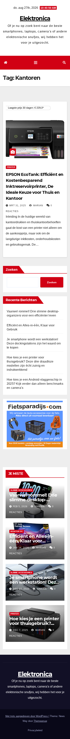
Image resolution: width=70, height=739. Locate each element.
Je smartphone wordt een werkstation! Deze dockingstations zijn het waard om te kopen (34, 343)
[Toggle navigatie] (36, 62)
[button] (64, 62)
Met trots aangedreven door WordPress (27, 716)
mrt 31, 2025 (17, 205)
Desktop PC (16, 531)
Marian (37, 205)
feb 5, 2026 (20, 506)
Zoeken (12, 270)
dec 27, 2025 (21, 589)
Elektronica (35, 18)
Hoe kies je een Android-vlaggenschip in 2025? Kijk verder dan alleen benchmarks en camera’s (35, 383)
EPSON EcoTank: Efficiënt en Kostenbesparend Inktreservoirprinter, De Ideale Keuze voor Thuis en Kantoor (34, 186)
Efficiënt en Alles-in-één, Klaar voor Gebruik (31, 541)
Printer (11, 167)
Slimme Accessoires (21, 490)
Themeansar (40, 721)
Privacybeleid (35, 730)
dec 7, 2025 (20, 630)
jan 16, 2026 (21, 547)
